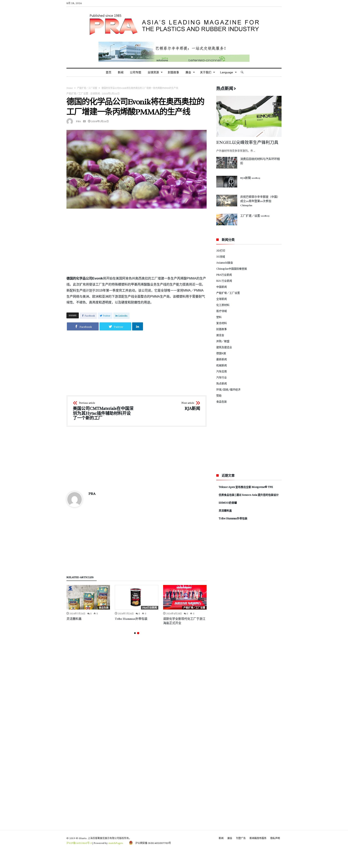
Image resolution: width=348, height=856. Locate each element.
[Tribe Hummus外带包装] (136, 597)
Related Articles (80, 577)
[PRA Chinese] (174, 12)
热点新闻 (221, 383)
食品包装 (104, 607)
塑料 (219, 317)
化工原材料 (222, 304)
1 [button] (135, 633)
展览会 (220, 335)
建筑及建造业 (224, 347)
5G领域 (220, 256)
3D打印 (220, 250)
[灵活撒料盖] (88, 597)
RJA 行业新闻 (224, 280)
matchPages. (116, 843)
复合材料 (221, 323)
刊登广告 (241, 838)
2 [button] (138, 633)
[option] (88, 603)
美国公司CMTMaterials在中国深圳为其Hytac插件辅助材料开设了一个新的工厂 (103, 411)
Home (69, 88)
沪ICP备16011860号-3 (79, 843)
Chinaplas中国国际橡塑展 (231, 268)
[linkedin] (137, 326)
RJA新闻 (190, 406)
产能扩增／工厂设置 (87, 88)
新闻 (221, 838)
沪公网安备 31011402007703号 (152, 843)
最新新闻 (221, 359)
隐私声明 (275, 838)
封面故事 (221, 329)
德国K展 (221, 353)
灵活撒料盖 (74, 619)
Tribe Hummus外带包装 (131, 619)
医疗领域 (221, 311)
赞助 (219, 395)
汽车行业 (221, 377)
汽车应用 (221, 371)
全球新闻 (95, 93)
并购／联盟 (222, 341)
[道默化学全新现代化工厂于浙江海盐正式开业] (185, 597)
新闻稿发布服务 (258, 838)
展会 (229, 838)
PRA (78, 121)
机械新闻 (221, 365)
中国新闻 (221, 286)
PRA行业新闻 (149, 607)
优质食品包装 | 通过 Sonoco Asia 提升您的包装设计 (249, 494)
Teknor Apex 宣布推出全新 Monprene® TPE (246, 487)
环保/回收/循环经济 (228, 389)
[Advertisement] (136, 242)
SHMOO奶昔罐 (228, 502)
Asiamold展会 (224, 262)
